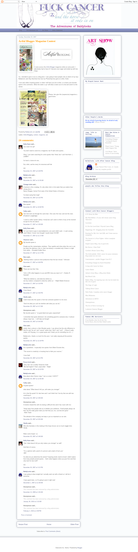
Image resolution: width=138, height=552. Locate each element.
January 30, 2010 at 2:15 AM (32, 501)
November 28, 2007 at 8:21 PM (33, 358)
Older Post (74, 524)
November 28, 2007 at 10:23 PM (33, 369)
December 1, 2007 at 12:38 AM (33, 483)
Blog (20, 30)
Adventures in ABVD (91, 299)
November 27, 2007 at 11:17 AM (33, 235)
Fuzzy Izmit (27, 362)
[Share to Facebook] (52, 132)
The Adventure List (32, 30)
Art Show (45, 30)
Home (49, 524)
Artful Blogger (50, 67)
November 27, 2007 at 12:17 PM (33, 253)
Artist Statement (57, 30)
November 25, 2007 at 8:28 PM (33, 171)
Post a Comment (26, 515)
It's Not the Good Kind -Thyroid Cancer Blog (99, 226)
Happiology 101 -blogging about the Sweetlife (99, 230)
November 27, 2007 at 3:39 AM (33, 224)
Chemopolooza (89, 302)
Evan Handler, (89, 320)
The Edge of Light (91, 285)
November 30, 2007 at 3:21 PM (33, 467)
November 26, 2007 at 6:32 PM (33, 197)
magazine (42, 135)
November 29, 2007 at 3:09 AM (33, 398)
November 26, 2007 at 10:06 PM (33, 207)
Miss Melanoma (90, 295)
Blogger (79, 548)
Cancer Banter (89, 269)
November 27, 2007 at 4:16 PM (33, 283)
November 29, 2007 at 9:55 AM (33, 419)
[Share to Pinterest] (54, 132)
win (47, 135)
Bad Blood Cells (90, 276)
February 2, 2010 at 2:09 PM (32, 511)
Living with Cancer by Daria (94, 266)
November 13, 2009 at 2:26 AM (33, 492)
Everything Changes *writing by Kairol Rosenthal (111, 141)
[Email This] (45, 132)
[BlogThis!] (47, 132)
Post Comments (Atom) (52, 531)
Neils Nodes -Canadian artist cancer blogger (98, 292)
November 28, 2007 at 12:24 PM (33, 341)
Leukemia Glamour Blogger (94, 309)
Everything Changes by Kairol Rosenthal (97, 263)
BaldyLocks (27, 175)
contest (35, 135)
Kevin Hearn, (89, 322)
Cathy (25, 211)
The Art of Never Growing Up (94, 306)
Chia (24, 266)
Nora (25, 257)
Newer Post (23, 524)
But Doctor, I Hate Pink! (92, 247)
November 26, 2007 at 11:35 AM (33, 180)
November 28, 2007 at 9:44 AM (33, 321)
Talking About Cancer (92, 288)
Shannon (26, 240)
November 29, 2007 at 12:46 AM (33, 379)
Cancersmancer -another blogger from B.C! (98, 259)
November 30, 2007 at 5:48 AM (33, 436)
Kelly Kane (27, 144)
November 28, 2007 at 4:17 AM (33, 306)
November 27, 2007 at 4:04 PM (33, 262)
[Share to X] (50, 132)
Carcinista (88, 223)
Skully (25, 297)
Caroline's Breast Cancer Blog (94, 250)
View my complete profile (103, 169)
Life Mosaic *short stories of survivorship (112, 152)
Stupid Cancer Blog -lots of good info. (97, 244)
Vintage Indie (27, 184)
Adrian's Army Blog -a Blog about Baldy (97, 273)
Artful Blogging (28, 135)
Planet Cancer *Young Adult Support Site (112, 147)
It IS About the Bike (91, 214)
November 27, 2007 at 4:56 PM (33, 293)
